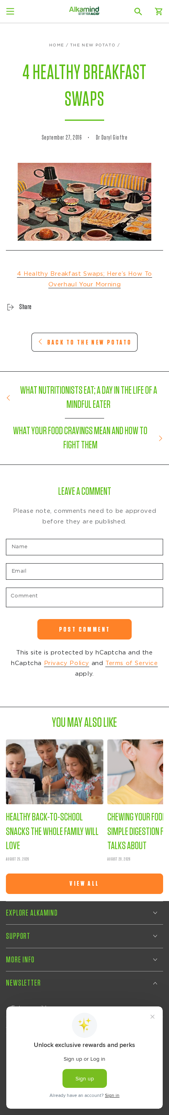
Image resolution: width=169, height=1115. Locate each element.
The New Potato (93, 45)
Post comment (84, 629)
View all (84, 883)
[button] (138, 11)
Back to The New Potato (89, 342)
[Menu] (10, 11)
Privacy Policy (66, 663)
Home (56, 45)
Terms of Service (131, 663)
